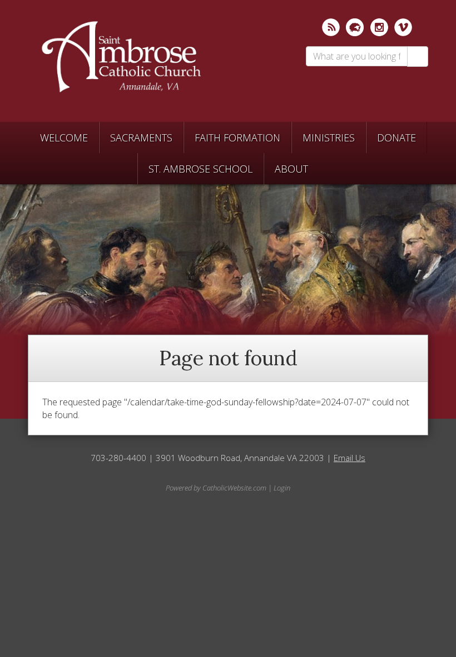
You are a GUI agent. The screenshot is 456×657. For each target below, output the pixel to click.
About (291, 168)
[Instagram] (379, 27)
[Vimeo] (403, 27)
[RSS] (331, 27)
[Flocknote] (355, 27)
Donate (396, 137)
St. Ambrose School (200, 168)
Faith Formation (237, 137)
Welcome (64, 137)
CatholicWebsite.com (234, 488)
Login (282, 488)
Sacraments (141, 137)
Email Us (349, 457)
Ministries (329, 137)
